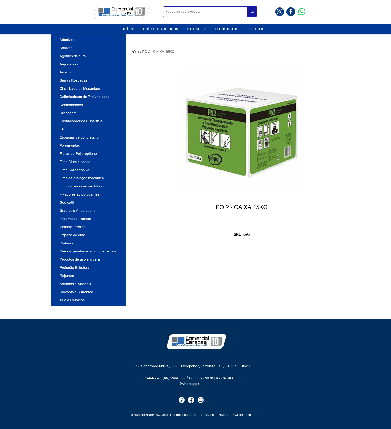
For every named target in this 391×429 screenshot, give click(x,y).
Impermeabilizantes (75, 219)
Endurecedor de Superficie (81, 121)
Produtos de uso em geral (80, 259)
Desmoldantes (71, 105)
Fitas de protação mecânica (82, 178)
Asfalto (65, 72)
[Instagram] (201, 400)
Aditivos (66, 48)
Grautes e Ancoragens (77, 210)
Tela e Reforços (72, 300)
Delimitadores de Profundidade (85, 96)
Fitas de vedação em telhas (82, 186)
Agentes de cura (73, 56)
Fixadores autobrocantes (79, 194)
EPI (62, 129)
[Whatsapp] (301, 11)
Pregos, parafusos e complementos (88, 251)
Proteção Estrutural (75, 267)
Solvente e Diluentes (76, 292)
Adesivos (67, 40)
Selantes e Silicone (75, 284)
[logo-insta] (279, 11)
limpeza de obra (72, 235)
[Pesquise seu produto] (252, 11)
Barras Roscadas (73, 80)
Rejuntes (67, 275)
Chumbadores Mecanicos (80, 88)
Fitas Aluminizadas (75, 162)
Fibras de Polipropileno (78, 153)
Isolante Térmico (73, 227)
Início (135, 52)
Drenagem (68, 113)
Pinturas (66, 243)
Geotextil (67, 202)
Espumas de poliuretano (79, 137)
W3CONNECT (243, 415)
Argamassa (69, 64)
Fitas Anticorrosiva (74, 170)
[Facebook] (191, 400)
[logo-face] (290, 11)
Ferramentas (70, 145)
